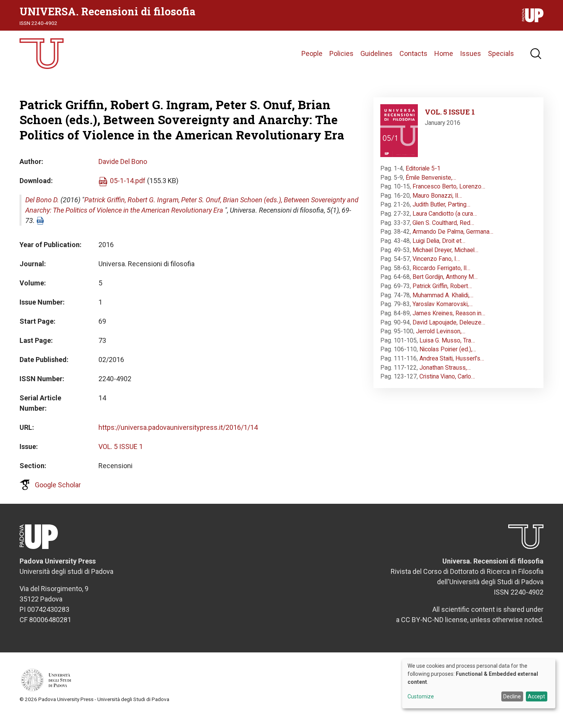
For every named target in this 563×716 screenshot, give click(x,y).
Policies (341, 53)
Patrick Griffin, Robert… (442, 286)
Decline (512, 696)
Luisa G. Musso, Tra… (447, 340)
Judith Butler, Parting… (441, 204)
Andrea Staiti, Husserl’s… (451, 358)
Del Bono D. (42, 200)
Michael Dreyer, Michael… (445, 250)
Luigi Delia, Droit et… (438, 240)
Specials (501, 53)
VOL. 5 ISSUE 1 (120, 446)
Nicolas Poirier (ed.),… (447, 349)
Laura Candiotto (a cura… (444, 213)
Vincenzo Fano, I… (436, 258)
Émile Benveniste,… (431, 177)
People (311, 53)
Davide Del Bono (122, 161)
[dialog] (478, 683)
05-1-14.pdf (128, 181)
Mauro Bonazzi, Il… (437, 195)
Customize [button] (421, 697)
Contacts (413, 53)
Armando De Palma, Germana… (452, 231)
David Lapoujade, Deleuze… (448, 322)
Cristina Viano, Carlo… (447, 376)
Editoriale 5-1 (423, 168)
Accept (536, 696)
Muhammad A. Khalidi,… (442, 295)
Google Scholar (58, 485)
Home (443, 53)
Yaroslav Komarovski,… (442, 304)
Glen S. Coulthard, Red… (443, 222)
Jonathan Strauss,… (445, 367)
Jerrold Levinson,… (440, 331)
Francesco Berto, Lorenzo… (448, 186)
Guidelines (376, 53)
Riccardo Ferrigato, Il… (441, 268)
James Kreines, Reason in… (448, 313)
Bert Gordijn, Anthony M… (445, 276)
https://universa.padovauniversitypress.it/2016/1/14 (178, 427)
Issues (470, 53)
